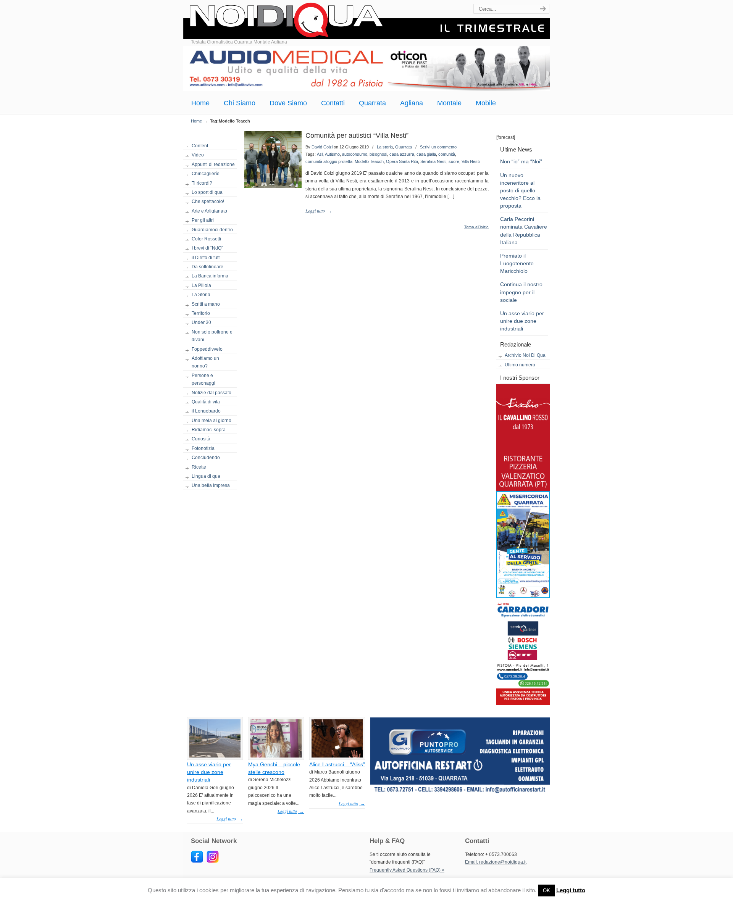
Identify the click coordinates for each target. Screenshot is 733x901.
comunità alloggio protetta (328, 161)
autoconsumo (354, 154)
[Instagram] (213, 861)
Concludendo (206, 457)
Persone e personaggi (203, 379)
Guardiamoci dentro (212, 229)
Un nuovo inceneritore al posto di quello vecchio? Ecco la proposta (520, 190)
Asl (320, 154)
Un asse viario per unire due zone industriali (522, 321)
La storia (385, 147)
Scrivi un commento (438, 147)
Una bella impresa (211, 485)
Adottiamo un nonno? (205, 362)
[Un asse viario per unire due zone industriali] (215, 756)
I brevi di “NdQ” (207, 248)
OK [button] (546, 890)
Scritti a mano (206, 304)
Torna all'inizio (476, 227)
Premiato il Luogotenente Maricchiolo (517, 263)
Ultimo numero (520, 364)
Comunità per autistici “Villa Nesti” (356, 135)
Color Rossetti (206, 239)
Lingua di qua (206, 476)
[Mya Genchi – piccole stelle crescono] (276, 756)
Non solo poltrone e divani (212, 335)
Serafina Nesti (433, 161)
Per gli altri (203, 220)
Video (198, 155)
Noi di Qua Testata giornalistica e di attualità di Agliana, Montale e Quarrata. (366, 20)
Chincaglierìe (206, 173)
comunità (446, 154)
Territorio (201, 313)
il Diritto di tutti (206, 257)
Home (196, 121)
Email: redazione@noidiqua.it (495, 862)
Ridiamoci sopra (209, 429)
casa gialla (426, 154)
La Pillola (201, 285)
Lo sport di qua (207, 192)
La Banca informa (210, 276)
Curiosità (201, 439)
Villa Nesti (471, 161)
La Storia (201, 294)
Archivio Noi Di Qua (525, 355)
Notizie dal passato (211, 392)
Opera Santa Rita (402, 161)
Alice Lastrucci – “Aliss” (337, 764)
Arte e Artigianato (209, 211)
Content (200, 145)
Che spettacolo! (208, 201)
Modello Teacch (369, 161)
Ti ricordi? (202, 183)
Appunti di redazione (213, 164)
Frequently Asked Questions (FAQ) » (407, 870)
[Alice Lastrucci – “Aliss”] (337, 756)
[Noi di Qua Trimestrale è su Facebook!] (197, 861)
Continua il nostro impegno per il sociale (521, 292)
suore (454, 161)
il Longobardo (206, 411)
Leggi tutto (570, 890)
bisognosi (378, 154)
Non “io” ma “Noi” (521, 161)
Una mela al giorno (211, 420)
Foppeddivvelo (207, 349)
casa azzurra (401, 154)
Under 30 (201, 322)
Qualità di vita (206, 402)
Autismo (332, 154)
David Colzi (322, 147)
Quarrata (403, 147)
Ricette (199, 467)
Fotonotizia (203, 448)
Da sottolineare (207, 266)
